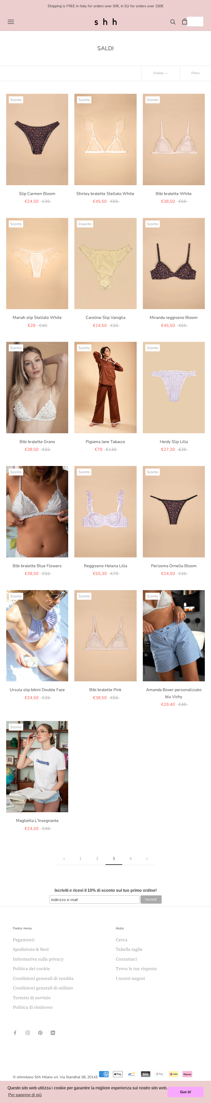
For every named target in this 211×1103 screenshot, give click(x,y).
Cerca (121, 940)
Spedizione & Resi (31, 949)
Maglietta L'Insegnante (37, 821)
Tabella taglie (129, 949)
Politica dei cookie (31, 968)
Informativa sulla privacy (38, 959)
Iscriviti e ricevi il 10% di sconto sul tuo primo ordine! (106, 890)
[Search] (173, 21)
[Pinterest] (40, 1032)
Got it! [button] (185, 1092)
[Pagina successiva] (147, 859)
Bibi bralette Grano (37, 442)
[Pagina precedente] (64, 859)
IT (191, 21)
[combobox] (195, 21)
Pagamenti (23, 940)
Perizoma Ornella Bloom (174, 566)
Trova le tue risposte (136, 968)
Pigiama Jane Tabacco (105, 442)
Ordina (158, 73)
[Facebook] (15, 1032)
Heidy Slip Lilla (174, 442)
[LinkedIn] (53, 1032)
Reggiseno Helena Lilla (105, 566)
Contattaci (126, 959)
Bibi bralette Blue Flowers (37, 566)
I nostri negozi (130, 978)
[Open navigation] (11, 21)
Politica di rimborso (33, 1007)
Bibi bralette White (174, 194)
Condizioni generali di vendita (43, 978)
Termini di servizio (32, 998)
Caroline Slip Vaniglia (105, 317)
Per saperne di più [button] (25, 1095)
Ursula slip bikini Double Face (37, 690)
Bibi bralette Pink (105, 690)
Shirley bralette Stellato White (105, 194)
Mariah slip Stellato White (37, 317)
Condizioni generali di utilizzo (43, 988)
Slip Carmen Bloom (37, 194)
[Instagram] (27, 1032)
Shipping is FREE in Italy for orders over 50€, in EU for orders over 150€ (105, 6)
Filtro (195, 73)
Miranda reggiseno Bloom (174, 317)
